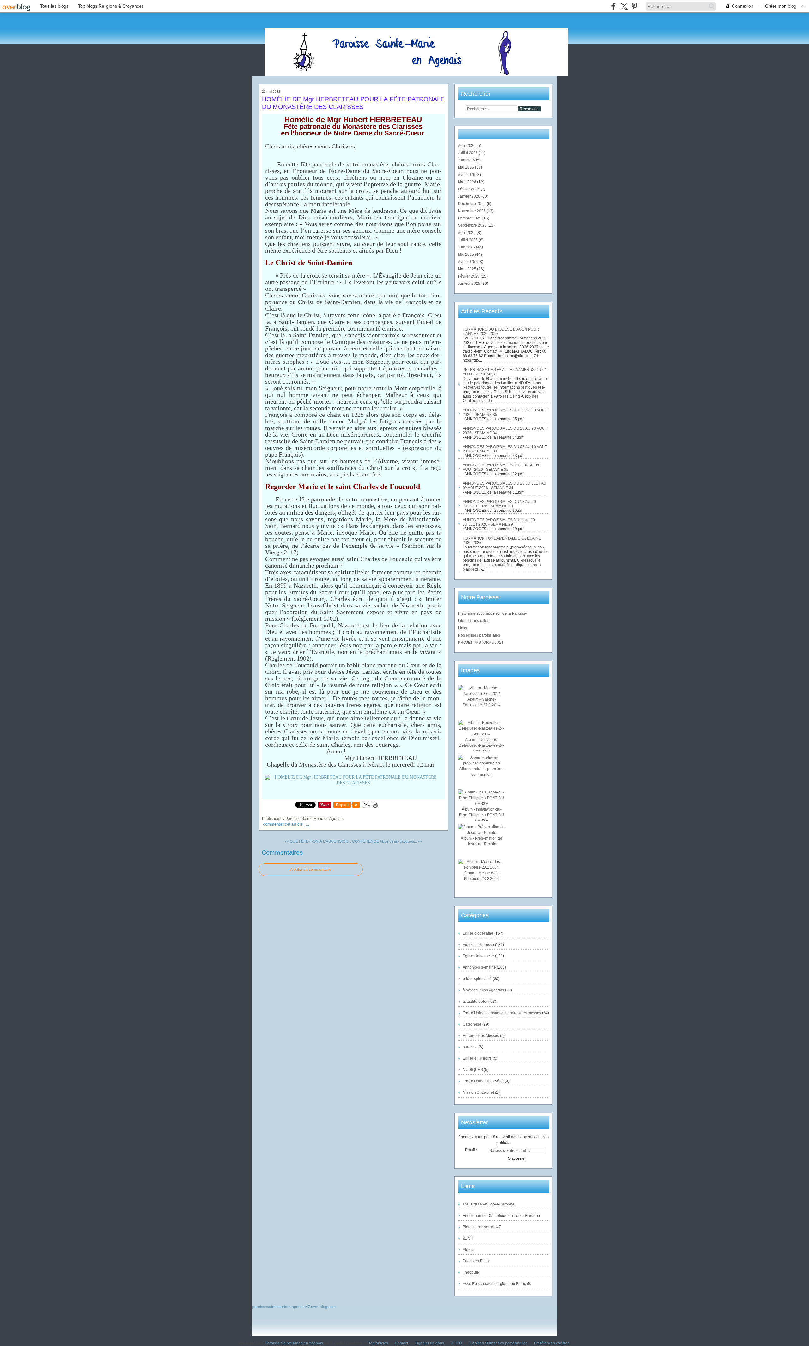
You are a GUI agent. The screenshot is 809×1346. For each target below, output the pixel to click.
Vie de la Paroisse (478, 944)
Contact (401, 1343)
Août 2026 (467, 145)
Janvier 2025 (469, 283)
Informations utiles (473, 621)
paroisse (470, 1047)
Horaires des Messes (481, 1035)
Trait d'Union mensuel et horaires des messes (502, 1013)
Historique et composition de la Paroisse (492, 613)
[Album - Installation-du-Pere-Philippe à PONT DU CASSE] (481, 803)
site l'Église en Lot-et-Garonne (488, 1204)
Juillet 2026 (468, 153)
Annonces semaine (479, 967)
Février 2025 (469, 276)
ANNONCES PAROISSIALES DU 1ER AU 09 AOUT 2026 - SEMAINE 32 (501, 467)
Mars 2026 (467, 182)
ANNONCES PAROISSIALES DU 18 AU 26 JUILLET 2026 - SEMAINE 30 (499, 504)
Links (462, 628)
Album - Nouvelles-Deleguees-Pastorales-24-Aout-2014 (481, 745)
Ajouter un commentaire (310, 869)
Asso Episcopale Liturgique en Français (497, 1284)
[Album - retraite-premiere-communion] (481, 763)
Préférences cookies (551, 1343)
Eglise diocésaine (478, 933)
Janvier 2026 (469, 196)
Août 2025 (467, 232)
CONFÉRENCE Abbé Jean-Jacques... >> (387, 841)
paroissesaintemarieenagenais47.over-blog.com (294, 1307)
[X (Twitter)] (624, 6)
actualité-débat (475, 1001)
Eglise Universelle (478, 956)
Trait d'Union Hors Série (483, 1081)
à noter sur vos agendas (483, 990)
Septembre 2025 (473, 225)
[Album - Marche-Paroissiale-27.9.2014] (481, 693)
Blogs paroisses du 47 (482, 1227)
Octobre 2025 (470, 218)
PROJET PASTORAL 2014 (480, 642)
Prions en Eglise (477, 1261)
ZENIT (468, 1238)
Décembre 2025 (472, 203)
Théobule (471, 1272)
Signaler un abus (430, 1343)
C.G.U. (457, 1343)
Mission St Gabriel (478, 1092)
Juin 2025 (467, 247)
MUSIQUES (473, 1070)
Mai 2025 (466, 254)
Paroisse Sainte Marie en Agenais (294, 1343)
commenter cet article (283, 824)
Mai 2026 (466, 167)
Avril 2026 (467, 174)
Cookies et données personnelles (498, 1343)
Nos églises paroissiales (479, 635)
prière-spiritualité (477, 979)
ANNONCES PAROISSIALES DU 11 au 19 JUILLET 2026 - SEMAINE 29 (499, 522)
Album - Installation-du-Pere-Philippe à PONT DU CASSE (481, 815)
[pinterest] (634, 6)
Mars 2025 (467, 269)
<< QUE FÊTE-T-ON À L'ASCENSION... (317, 841)
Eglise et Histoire (477, 1058)
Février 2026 (469, 189)
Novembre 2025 (472, 211)
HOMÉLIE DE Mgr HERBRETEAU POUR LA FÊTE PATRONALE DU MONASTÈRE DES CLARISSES (353, 103)
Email (470, 1150)
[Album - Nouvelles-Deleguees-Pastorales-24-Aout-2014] (481, 734)
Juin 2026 (467, 160)
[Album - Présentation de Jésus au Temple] (481, 832)
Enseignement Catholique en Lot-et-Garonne (501, 1215)
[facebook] (613, 6)
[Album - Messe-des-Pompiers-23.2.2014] (481, 867)
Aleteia (469, 1249)
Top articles (378, 1343)
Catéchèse (472, 1024)
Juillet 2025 (468, 240)
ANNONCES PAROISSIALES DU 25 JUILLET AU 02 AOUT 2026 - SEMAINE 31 (504, 485)
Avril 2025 (467, 262)
